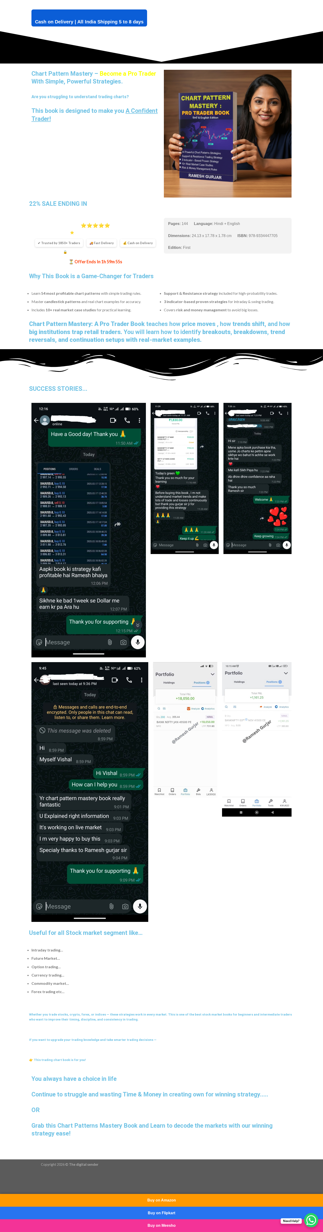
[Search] (76, 4)
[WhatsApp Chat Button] (311, 1220)
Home (52, 4)
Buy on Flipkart (161, 1213)
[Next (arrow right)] (17, 1188)
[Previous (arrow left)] (4, 1188)
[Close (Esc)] (4, 1175)
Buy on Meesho (162, 1225)
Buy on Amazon (161, 1200)
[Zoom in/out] (17, 1175)
